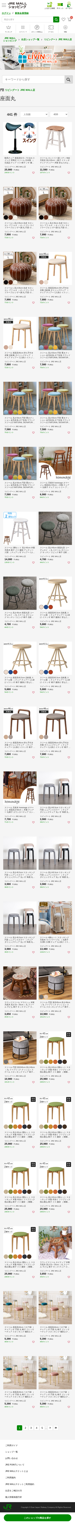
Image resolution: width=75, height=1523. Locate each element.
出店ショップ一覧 (30, 39)
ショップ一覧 (11, 1452)
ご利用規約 (10, 1477)
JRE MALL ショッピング (10, 39)
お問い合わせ (11, 1458)
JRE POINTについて (14, 1465)
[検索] (69, 79)
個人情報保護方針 (13, 1497)
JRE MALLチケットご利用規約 (19, 1484)
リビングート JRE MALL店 (58, 39)
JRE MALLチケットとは (16, 1471)
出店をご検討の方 (13, 1490)
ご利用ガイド (11, 1445)
